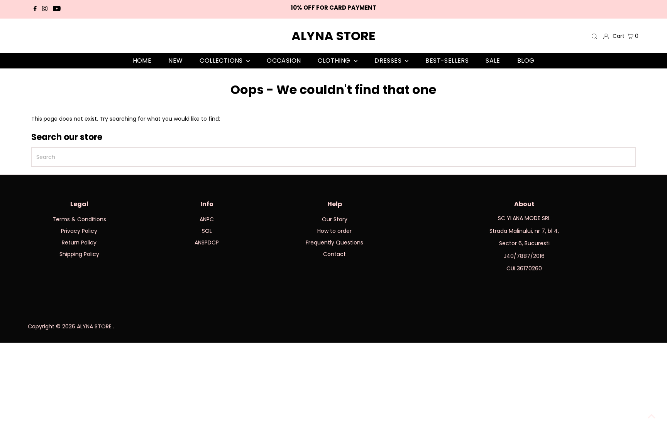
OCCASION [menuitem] (284, 60)
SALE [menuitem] (493, 60)
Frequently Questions (334, 242)
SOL (207, 231)
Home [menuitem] (142, 60)
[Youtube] (57, 9)
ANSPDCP (207, 242)
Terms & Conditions (79, 219)
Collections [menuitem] (222, 60)
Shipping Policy (79, 254)
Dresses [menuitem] (388, 60)
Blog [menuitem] (526, 60)
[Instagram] (44, 9)
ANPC (207, 219)
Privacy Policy (79, 231)
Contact (334, 254)
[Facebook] (35, 9)
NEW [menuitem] (175, 60)
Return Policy (79, 242)
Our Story (334, 219)
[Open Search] (594, 36)
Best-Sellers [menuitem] (447, 60)
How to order (334, 231)
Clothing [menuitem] (335, 60)
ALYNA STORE (333, 35)
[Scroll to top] (651, 416)
